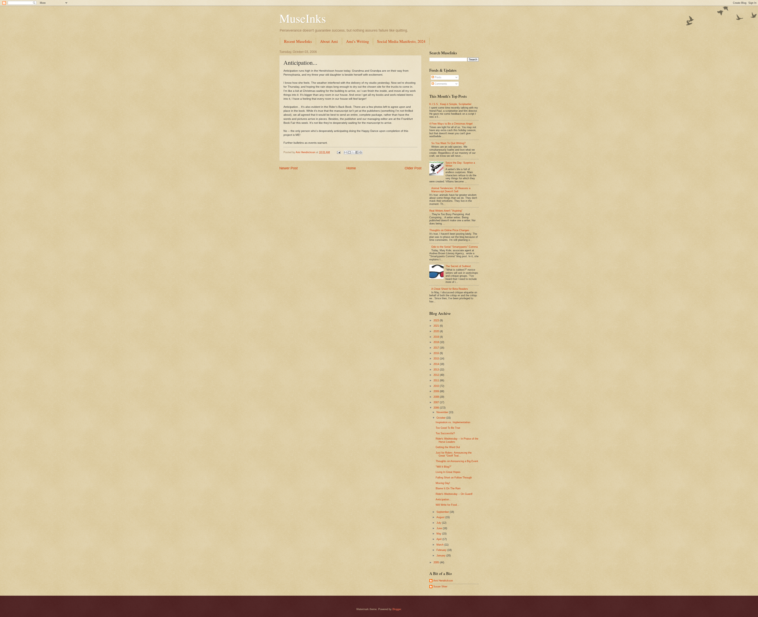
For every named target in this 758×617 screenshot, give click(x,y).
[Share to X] (353, 152)
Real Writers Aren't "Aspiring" (445, 210)
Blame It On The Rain (448, 488)
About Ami (329, 41)
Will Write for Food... (447, 504)
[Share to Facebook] (357, 152)
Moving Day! (443, 483)
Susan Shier (440, 586)
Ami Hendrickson (443, 580)
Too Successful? (445, 433)
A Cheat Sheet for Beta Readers (449, 288)
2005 (436, 562)
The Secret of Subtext (458, 266)
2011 (436, 380)
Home (351, 168)
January (441, 555)
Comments (440, 83)
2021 (436, 325)
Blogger (396, 609)
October (441, 417)
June (439, 528)
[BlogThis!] (349, 152)
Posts (437, 77)
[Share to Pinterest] (361, 152)
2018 (436, 342)
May (439, 533)
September (443, 511)
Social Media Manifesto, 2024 (401, 41)
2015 (436, 358)
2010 (436, 385)
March (440, 544)
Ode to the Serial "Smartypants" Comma (454, 246)
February (441, 550)
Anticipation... (443, 499)
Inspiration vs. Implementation (453, 422)
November (442, 412)
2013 (436, 369)
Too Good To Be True (448, 427)
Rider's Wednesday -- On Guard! (454, 493)
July (439, 522)
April (439, 539)
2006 (436, 407)
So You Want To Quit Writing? (448, 143)
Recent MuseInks (298, 41)
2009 (436, 391)
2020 (436, 331)
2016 (436, 353)
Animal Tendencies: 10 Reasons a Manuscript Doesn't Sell (450, 190)
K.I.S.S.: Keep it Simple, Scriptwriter (450, 104)
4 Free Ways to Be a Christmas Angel (451, 123)
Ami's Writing (357, 41)
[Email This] (346, 152)
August (440, 517)
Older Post (413, 168)
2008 (436, 396)
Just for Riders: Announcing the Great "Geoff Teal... (454, 454)
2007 (436, 402)
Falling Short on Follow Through (454, 477)
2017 (436, 347)
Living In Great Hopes (448, 472)
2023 (436, 320)
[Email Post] (338, 152)
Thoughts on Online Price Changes (449, 230)
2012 (436, 374)
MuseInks (302, 18)
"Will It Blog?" (443, 466)
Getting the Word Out (448, 447)
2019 (436, 336)
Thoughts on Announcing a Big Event (457, 461)
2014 (436, 364)
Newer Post (288, 168)
